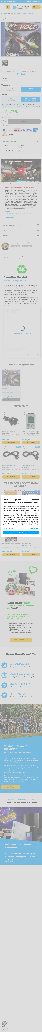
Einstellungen (34, 528)
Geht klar (21, 532)
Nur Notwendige (8, 528)
